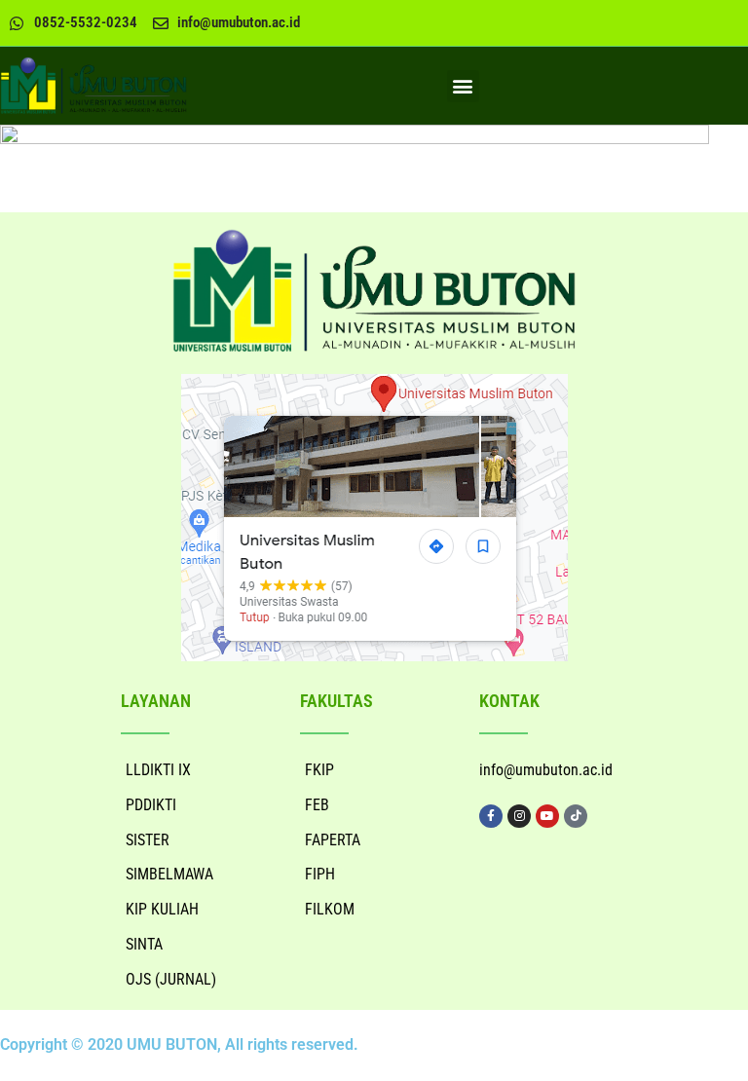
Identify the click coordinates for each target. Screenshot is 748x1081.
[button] (463, 86)
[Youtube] (547, 816)
